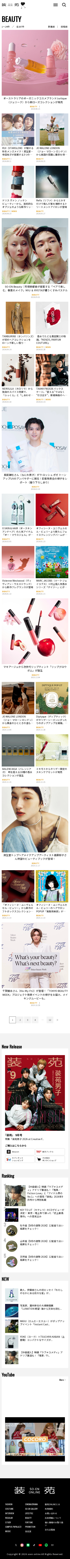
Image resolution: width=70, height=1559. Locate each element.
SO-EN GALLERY (31, 1508)
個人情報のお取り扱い (54, 1524)
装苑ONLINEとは (52, 1504)
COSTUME (9, 1508)
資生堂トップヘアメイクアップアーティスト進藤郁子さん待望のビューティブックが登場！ (35, 857)
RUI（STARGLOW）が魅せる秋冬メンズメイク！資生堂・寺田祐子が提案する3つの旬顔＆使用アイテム (17, 153)
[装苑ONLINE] (10, 5)
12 (50, 1019)
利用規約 (49, 1508)
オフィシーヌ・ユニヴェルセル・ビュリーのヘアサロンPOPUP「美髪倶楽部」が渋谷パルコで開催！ (51, 909)
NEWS (14, 211)
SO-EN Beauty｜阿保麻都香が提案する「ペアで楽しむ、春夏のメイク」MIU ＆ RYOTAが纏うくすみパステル (35, 288)
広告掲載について (53, 1517)
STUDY (8, 1522)
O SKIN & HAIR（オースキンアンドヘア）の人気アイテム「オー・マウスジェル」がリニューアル (17, 533)
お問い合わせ (51, 1513)
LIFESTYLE (29, 1513)
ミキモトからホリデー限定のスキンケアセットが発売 (51, 770)
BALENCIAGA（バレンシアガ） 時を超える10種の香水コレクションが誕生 (17, 772)
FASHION (8, 1504)
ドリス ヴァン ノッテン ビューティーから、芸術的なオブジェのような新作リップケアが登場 (17, 205)
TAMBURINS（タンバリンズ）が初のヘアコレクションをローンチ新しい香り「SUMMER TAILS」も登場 (18, 341)
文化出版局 (50, 1529)
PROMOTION (30, 1526)
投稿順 (64, 26)
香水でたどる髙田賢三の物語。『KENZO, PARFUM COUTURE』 (51, 339)
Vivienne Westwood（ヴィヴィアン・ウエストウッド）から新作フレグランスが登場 (17, 584)
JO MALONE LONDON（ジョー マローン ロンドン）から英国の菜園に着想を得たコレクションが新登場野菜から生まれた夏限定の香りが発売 (51, 156)
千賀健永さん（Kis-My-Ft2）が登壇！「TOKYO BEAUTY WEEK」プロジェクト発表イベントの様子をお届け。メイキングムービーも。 (35, 994)
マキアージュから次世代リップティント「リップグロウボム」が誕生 (35, 668)
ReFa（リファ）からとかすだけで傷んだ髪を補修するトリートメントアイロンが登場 (51, 204)
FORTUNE (29, 1522)
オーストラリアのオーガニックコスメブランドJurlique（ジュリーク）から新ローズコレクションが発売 (35, 100)
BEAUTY (33, 106)
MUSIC (8, 1531)
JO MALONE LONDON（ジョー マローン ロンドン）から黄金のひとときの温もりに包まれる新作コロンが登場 (17, 721)
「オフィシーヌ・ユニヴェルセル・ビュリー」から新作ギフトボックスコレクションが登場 (17, 909)
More (61, 1379)
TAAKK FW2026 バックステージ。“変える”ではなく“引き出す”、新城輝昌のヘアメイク (51, 393)
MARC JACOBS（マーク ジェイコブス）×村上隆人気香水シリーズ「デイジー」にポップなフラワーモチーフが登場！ (51, 587)
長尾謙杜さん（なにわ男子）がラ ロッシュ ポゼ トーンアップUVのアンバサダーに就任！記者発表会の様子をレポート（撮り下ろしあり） (35, 478)
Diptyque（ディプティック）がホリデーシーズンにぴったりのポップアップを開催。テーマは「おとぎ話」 (51, 721)
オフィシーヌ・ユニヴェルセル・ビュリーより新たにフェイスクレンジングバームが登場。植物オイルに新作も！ (51, 533)
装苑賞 (28, 1531)
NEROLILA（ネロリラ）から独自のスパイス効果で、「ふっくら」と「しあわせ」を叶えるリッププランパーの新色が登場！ (17, 395)
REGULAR (9, 1517)
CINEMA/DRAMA (31, 1504)
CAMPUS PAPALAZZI (13, 1526)
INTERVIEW (9, 1513)
